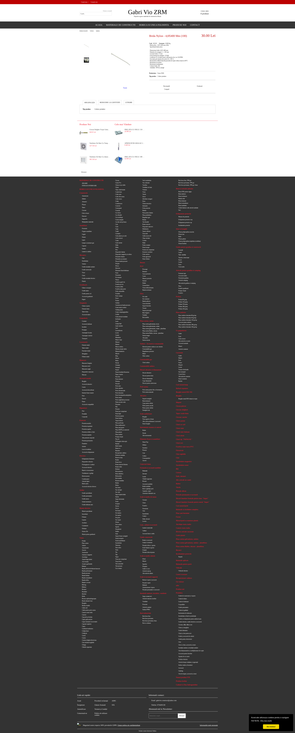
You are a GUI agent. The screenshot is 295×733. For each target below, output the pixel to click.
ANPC (114, 701)
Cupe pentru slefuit (147, 403)
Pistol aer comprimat (121, 411)
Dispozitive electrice (87, 461)
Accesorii (181, 668)
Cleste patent (180, 421)
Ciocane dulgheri (182, 410)
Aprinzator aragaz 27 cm (135, 143)
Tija (116, 554)
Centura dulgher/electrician (89, 640)
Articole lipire (85, 481)
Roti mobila (118, 478)
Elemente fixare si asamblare (150, 439)
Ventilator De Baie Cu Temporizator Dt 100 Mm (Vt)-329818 (99, 143)
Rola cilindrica (119, 474)
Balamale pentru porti (184, 564)
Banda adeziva (146, 301)
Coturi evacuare (181, 574)
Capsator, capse (146, 491)
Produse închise (181, 681)
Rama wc (117, 448)
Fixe (83, 411)
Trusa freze (118, 561)
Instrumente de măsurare (185, 613)
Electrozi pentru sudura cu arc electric (152, 347)
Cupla (117, 231)
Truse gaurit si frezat (148, 419)
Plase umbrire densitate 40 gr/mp (187, 318)
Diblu (116, 247)
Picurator (117, 404)
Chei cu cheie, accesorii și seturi (187, 645)
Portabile (84, 414)
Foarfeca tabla (119, 286)
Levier (117, 333)
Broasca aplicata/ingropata (89, 598)
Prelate (84, 541)
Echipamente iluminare (88, 459)
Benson (142, 262)
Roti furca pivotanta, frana (149, 621)
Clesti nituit (180, 436)
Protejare (84, 330)
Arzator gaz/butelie (87, 564)
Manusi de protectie (183, 217)
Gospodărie (181, 604)
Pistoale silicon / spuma (148, 545)
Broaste (144, 481)
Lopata (117, 335)
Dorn (143, 201)
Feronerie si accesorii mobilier (150, 468)
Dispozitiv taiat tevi (147, 226)
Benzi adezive (182, 194)
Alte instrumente (146, 435)
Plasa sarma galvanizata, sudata (150, 326)
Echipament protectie (183, 214)
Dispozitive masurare (87, 372)
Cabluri (144, 531)
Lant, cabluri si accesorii (148, 525)
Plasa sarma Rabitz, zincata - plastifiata (152, 333)
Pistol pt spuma (119, 416)
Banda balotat (85, 575)
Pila (116, 407)
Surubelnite (85, 261)
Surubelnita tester (182, 465)
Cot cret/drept (119, 217)
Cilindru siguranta (87, 647)
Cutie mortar (118, 243)
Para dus (117, 377)
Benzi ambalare (182, 205)
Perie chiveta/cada (120, 390)
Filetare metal (85, 356)
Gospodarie (83, 318)
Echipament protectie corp (185, 219)
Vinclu (144, 194)
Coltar (117, 201)
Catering (180, 671)
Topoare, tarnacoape (183, 257)
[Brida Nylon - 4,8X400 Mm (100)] (120, 82)
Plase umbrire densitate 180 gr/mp (187, 324)
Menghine (84, 354)
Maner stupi (118, 340)
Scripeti (144, 550)
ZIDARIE (84, 183)
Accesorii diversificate (88, 390)
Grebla (117, 314)
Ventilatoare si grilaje (87, 473)
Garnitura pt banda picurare (122, 305)
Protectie (83, 420)
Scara (116, 501)
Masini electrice (85, 508)
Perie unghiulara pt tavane (122, 400)
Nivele (144, 433)
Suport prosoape (146, 310)
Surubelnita (118, 543)
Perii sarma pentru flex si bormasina (152, 390)
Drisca (117, 266)
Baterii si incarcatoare (88, 470)
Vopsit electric (119, 420)
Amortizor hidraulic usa (148, 493)
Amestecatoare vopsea (148, 587)
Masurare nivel (86, 366)
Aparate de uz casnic (184, 656)
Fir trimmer (118, 277)
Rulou (117, 485)
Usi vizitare (180, 582)
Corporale (84, 417)
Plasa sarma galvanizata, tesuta (150, 324)
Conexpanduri (146, 458)
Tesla (116, 550)
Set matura (118, 513)
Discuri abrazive (146, 373)
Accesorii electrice (87, 467)
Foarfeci (144, 505)
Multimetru (145, 229)
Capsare (84, 246)
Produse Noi (179, 25)
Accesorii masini (85, 378)
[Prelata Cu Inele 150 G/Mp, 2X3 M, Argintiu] (119, 133)
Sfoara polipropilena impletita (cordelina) (189, 241)
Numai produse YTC (183, 677)
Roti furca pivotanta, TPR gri (186, 183)
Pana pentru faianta (147, 213)
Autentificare (81, 709)
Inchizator (118, 319)
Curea (144, 276)
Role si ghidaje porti (147, 489)
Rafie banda (118, 446)
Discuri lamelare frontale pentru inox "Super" (192, 498)
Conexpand (118, 208)
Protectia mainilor (86, 435)
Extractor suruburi (147, 252)
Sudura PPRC (146, 609)
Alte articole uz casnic (184, 341)
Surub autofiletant (120, 540)
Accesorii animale (183, 343)
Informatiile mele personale (209, 725)
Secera (117, 506)
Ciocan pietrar (181, 406)
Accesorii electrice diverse (89, 486)
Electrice (83, 456)
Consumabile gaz (147, 349)
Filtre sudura (145, 356)
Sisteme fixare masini (88, 393)
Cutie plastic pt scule (121, 236)
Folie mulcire (146, 254)
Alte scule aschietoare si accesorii (151, 421)
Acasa (98, 25)
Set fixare (118, 510)
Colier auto (118, 194)
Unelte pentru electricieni (185, 639)
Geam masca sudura (120, 307)
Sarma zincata (146, 340)
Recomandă (166, 86)
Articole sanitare (146, 607)
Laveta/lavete (118, 330)
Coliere (144, 456)
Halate (144, 283)
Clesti (83, 275)
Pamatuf (117, 367)
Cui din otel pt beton (120, 222)
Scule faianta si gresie (148, 548)
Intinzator (145, 206)
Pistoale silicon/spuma (148, 552)
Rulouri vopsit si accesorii (149, 580)
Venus (92, 31)
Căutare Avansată (100, 705)
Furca (116, 298)
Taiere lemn (85, 312)
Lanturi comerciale (147, 528)
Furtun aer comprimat (148, 250)
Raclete (180, 381)
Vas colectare (146, 183)
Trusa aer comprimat (121, 559)
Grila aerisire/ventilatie (121, 316)
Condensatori (85, 479)
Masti (144, 353)
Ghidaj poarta (119, 310)
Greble (180, 262)
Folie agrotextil (146, 256)
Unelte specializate (87, 493)
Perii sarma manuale (147, 392)
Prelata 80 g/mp (182, 299)
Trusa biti (145, 233)
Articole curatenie (183, 349)
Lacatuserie (83, 342)
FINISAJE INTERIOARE (89, 185)
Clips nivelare (146, 238)
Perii (83, 396)
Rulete (144, 430)
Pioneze (117, 409)
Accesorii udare (182, 276)
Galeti (180, 333)
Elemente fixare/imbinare (122, 270)
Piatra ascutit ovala (120, 402)
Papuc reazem (119, 374)
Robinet (117, 469)
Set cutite (144, 296)
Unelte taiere (85, 291)
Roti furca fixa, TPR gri (184, 180)
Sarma (117, 497)
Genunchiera (145, 285)
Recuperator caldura (120, 453)
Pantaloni (84, 443)
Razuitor (117, 450)
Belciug (84, 585)
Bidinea (84, 587)
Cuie (116, 224)
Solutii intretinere (86, 502)
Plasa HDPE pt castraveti (122, 430)
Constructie (84, 193)
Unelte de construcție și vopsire (186, 596)
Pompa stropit (119, 437)
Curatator (117, 233)
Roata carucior (146, 224)
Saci (179, 210)
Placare (84, 204)
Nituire (84, 237)
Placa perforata (119, 423)
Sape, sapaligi (182, 254)
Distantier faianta (120, 256)
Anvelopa (84, 557)
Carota (84, 635)
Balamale (144, 471)
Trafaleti (144, 315)
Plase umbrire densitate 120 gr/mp (187, 320)
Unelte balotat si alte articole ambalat (188, 208)
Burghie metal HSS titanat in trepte (187, 399)
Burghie (84, 381)
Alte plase (145, 338)
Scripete (117, 504)
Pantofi (180, 557)
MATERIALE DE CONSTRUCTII (91, 180)
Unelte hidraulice (183, 630)
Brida (98, 31)
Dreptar (117, 263)
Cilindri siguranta (147, 479)
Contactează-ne (82, 713)
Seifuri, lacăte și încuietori (185, 665)
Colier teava (118, 199)
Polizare (84, 517)
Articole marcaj (146, 571)
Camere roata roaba (183, 528)
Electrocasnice (86, 476)
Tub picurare (118, 566)
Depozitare (83, 408)
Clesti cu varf (180, 424)
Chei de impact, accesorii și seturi (187, 674)
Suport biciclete (146, 306)
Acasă (79, 701)
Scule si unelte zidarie (147, 556)
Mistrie (117, 353)
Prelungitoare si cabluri (88, 464)
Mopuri (180, 365)
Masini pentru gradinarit (88, 534)
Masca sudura (119, 347)
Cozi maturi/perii (182, 506)
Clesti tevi (179, 443)
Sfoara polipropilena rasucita (186, 232)
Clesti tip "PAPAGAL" (184, 439)
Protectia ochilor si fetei (88, 432)
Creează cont (94, 2)
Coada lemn (118, 192)
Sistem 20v (85, 531)
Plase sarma (85, 543)
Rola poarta (118, 476)
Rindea (144, 210)
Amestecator (85, 548)
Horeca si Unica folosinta (154, 25)
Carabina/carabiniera (87, 628)
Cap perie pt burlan (87, 617)
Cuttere (144, 516)
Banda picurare (86, 573)
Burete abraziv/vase (87, 601)
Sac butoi (117, 487)
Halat (143, 243)
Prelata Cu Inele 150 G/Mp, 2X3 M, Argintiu (135, 129)
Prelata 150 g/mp (183, 304)
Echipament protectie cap (185, 222)
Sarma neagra (146, 335)
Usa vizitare (118, 568)
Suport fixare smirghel (121, 536)
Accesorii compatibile (88, 404)
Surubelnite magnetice (184, 461)
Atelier (82, 490)
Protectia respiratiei (87, 426)
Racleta (117, 443)
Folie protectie (146, 208)
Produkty (179, 593)
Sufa (116, 534)
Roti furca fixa (146, 616)
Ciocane (84, 210)
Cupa (116, 229)
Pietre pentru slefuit (147, 408)
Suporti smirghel (147, 398)
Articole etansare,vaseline (149, 598)
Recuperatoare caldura (184, 578)
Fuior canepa (118, 296)
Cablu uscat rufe (146, 236)
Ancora (84, 550)
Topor (117, 557)
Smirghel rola (146, 410)
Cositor (144, 240)
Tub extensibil (119, 564)
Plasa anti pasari (119, 427)
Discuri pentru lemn (147, 375)
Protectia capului (86, 429)
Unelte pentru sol (86, 293)
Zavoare (144, 474)
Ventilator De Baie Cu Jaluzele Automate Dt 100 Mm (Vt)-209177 (99, 157)
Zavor (144, 196)
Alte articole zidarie (147, 573)
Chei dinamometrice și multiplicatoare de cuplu (191, 650)
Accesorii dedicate (87, 324)
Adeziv (84, 545)
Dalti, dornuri (146, 519)
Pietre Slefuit (145, 259)
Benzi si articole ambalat (184, 189)
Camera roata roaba (87, 612)
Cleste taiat (180, 428)
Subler (117, 531)
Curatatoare (85, 525)
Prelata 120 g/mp (183, 302)
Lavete (180, 367)
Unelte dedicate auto (87, 504)
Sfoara (117, 522)
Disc (116, 250)
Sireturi (144, 281)
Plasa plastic (118, 432)
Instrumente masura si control (150, 427)
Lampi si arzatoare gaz (88, 243)
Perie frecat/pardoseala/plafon (123, 395)
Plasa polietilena (146, 215)
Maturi (180, 346)
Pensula (117, 383)
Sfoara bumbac (182, 243)
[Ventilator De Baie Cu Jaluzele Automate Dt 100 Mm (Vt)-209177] (84, 160)
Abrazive (84, 202)
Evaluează (199, 86)
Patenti (84, 281)
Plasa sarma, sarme (146, 321)
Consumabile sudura (147, 366)
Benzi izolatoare (182, 196)
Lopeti (180, 252)
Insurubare (85, 514)
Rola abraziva (119, 471)
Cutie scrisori (119, 238)
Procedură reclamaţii (101, 701)
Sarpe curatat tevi (147, 596)
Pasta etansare (119, 379)
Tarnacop (117, 545)
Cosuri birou (181, 374)
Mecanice (83, 255)
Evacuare (144, 604)
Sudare (84, 248)
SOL (113, 705)
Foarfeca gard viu (120, 282)
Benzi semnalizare (183, 203)
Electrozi (117, 268)
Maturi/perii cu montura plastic (187, 520)
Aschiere (84, 523)
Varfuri (84, 264)
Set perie (117, 517)
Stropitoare (118, 529)
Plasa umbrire (181, 312)
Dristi (144, 559)
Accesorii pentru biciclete (185, 653)
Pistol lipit (118, 413)
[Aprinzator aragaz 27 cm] (119, 146)
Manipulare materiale (87, 222)
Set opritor (118, 515)
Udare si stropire (86, 288)
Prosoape (145, 269)
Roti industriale (145, 613)
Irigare (84, 299)
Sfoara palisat (182, 239)
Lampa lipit (118, 323)
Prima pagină (84, 31)
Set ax (117, 508)
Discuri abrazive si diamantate (150, 370)
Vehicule (179, 568)
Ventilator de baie (147, 187)
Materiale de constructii (120, 25)
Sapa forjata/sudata (120, 494)
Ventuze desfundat (183, 369)
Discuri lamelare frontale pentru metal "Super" (192, 502)
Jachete (84, 446)
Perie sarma (118, 397)
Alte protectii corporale (88, 438)
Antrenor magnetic (87, 555)
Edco (141, 294)
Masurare (83, 360)
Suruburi (144, 448)
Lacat (116, 321)
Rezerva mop (118, 457)
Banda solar (181, 198)
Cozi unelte (181, 267)
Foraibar (117, 293)
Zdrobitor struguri (147, 199)
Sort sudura (118, 524)
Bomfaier (84, 591)
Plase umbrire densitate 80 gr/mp (187, 315)
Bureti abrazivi (146, 401)
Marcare (84, 375)
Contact (195, 25)
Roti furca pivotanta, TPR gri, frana (188, 185)
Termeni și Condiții (100, 709)
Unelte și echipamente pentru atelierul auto (189, 619)
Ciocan (117, 180)
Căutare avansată (107, 11)
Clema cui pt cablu (120, 185)
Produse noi (180, 589)
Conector (117, 206)
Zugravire (84, 219)
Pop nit (117, 439)
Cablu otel (84, 608)
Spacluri (144, 564)
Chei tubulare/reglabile (88, 642)
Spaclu (117, 527)
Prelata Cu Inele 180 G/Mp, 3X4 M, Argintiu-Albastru (135, 157)
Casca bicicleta (146, 303)
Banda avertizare (146, 290)
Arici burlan (85, 561)
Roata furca (118, 462)
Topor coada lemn (182, 413)
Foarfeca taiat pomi (120, 289)
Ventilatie (145, 601)
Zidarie (84, 199)
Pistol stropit (145, 247)
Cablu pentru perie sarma (89, 610)
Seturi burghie (146, 424)
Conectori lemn (145, 464)
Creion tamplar (119, 220)
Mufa (116, 360)
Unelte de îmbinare (183, 601)
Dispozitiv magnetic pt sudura (123, 254)
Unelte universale (86, 270)
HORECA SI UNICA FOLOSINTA (92, 189)
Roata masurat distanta (121, 464)
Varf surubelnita (146, 180)
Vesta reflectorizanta (147, 288)
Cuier (116, 226)
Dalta (116, 245)
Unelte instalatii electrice (88, 278)
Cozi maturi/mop (182, 385)
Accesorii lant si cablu (148, 533)
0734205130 (161, 705)
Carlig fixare (85, 631)
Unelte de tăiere (182, 599)
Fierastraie (145, 508)
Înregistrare (81, 705)
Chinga (84, 645)
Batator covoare (86, 582)
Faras (116, 273)
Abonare (84, 172)
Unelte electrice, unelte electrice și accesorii (190, 622)
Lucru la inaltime (86, 449)
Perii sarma (144, 387)
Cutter (117, 240)
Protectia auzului (86, 423)
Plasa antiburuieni (120, 425)
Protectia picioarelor (87, 440)
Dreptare (144, 566)
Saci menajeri (182, 372)
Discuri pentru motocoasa (149, 383)
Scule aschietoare (146, 414)
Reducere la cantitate (110, 102)
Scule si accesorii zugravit (149, 577)
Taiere (83, 207)
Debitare (84, 528)
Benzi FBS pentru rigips (185, 191)
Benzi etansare (182, 201)
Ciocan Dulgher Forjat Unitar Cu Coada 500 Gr (99, 129)
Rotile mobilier (146, 486)
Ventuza (144, 189)
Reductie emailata (120, 455)
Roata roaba (118, 467)
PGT (141, 266)
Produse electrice (183, 659)
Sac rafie (117, 492)
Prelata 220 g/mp (183, 309)
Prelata (178, 297)
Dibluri (144, 445)
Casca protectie (146, 274)
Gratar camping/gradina (121, 312)
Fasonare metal (86, 351)
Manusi (117, 342)
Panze (83, 401)
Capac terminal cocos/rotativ (89, 622)
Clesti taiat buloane (183, 432)
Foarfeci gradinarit (183, 288)
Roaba (117, 460)
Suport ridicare (146, 231)
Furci (179, 264)
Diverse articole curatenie (185, 532)
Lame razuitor (119, 326)
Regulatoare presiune (148, 351)
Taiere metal (85, 348)
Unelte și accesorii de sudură (186, 636)
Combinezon (118, 203)
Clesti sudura (146, 362)
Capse (83, 626)
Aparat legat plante (87, 559)
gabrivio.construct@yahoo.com (166, 700)
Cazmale (180, 250)
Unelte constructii (146, 537)
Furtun (117, 300)
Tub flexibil (145, 222)
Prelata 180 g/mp (183, 306)
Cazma (84, 638)
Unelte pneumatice (87, 496)
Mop (116, 356)
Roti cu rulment (146, 623)
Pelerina (117, 381)
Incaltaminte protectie (184, 225)
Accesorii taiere (86, 314)
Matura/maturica (119, 351)
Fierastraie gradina (183, 278)
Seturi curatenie (182, 379)
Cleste (117, 187)
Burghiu (84, 603)
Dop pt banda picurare (121, 261)
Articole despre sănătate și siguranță (188, 662)
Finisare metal (86, 345)
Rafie (179, 236)
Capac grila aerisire (87, 619)
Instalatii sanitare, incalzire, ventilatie (153, 593)
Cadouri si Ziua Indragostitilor (187, 685)
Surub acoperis (119, 538)
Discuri (84, 398)
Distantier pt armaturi (121, 259)
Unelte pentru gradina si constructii (188, 247)
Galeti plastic (180, 535)
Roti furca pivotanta (147, 618)
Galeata (117, 303)
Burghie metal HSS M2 (184, 392)
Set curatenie (145, 299)
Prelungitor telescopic (121, 441)
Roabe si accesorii (147, 540)
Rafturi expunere (182, 388)
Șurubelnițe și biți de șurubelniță (187, 616)
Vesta (143, 192)
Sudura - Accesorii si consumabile (151, 344)
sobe (177, 585)
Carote (84, 387)
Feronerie (84, 228)
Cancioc (84, 615)
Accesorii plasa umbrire (184, 322)
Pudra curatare (146, 245)
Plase (179, 286)
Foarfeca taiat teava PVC (185, 447)
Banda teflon (85, 580)
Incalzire (84, 327)
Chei (83, 258)
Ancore (144, 460)
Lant (116, 328)
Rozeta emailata (119, 480)
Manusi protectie (147, 278)
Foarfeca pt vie (119, 284)
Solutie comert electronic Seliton (147, 731)
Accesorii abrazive (87, 384)
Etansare (84, 216)
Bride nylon (85, 483)
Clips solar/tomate (120, 189)
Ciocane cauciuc (181, 417)
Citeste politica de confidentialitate (129, 725)
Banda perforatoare (87, 571)
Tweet (125, 88)
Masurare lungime (87, 363)
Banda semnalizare (87, 578)
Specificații (89, 102)
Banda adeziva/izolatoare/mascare (91, 568)
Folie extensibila (119, 291)
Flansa (117, 280)
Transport (84, 338)
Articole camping (183, 280)
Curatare (84, 321)
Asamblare (83, 225)
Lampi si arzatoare (147, 542)
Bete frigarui (145, 313)
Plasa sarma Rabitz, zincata (149, 331)
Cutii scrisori (181, 339)
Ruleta (117, 483)
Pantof (117, 370)
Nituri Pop (145, 442)
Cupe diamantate (146, 381)
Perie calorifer (119, 388)
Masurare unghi (86, 369)
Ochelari (117, 365)
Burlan (144, 220)
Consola (117, 210)
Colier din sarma (119, 196)
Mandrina (118, 337)
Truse (83, 272)
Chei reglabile (181, 454)
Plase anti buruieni (182, 513)
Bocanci (84, 589)
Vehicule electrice (183, 571)
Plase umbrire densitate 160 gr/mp (187, 327)
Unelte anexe (85, 499)
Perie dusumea (119, 393)
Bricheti (84, 594)
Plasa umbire (118, 434)
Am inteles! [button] (271, 727)
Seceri (180, 260)
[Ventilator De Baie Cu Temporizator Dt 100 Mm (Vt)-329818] (84, 146)
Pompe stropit (182, 291)
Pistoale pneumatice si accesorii (150, 590)
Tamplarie (83, 303)
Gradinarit (83, 285)
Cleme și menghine (183, 627)
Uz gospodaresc (181, 330)
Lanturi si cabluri (86, 251)
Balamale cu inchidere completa (187, 509)
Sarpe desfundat (119, 499)
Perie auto (118, 386)
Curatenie (179, 353)
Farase (180, 362)
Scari (179, 336)
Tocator (144, 308)
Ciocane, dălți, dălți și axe (185, 625)
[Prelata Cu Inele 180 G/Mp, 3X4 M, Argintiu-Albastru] (119, 160)
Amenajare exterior (87, 335)
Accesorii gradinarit (87, 296)
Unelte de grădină (183, 610)
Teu (116, 552)
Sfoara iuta (181, 234)
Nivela (117, 363)
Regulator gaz (146, 217)
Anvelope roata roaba (183, 524)
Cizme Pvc (118, 183)
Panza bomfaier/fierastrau (122, 372)
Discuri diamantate (147, 378)
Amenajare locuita (87, 333)
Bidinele (144, 585)
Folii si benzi (85, 213)
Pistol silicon (118, 418)
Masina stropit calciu (121, 349)
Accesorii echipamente (88, 452)
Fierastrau (118, 275)
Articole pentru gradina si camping (188, 270)
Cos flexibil (118, 215)
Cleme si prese (86, 306)
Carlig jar (84, 633)
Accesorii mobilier (147, 484)
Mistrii (144, 561)
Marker (117, 344)
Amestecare (85, 196)
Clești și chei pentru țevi (184, 633)
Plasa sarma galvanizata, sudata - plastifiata (154, 328)
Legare (84, 234)
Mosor (117, 358)
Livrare (128, 102)
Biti (177, 469)
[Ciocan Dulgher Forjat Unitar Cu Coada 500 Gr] (84, 133)
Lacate (144, 476)
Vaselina (144, 185)
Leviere (144, 521)
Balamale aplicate (182, 560)
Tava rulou (118, 547)
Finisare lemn (85, 309)
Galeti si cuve (146, 569)
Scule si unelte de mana (148, 497)
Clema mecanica (146, 203)
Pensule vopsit (146, 583)
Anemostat (85, 552)
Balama (84, 566)
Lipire (83, 240)
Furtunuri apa (182, 273)
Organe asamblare (87, 231)
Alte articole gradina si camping (187, 283)
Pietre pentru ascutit (147, 405)
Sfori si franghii (181, 229)
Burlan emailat (86, 605)
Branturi (144, 271)
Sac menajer (118, 490)
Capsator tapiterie (86, 624)
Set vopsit (118, 520)
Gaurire (84, 520)
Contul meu (84, 2)
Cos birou (118, 213)
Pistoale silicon (181, 491)
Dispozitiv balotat (120, 252)
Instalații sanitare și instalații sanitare (188, 648)
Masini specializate (87, 511)
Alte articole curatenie (184, 376)
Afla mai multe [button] (266, 721)
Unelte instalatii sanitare (88, 267)
